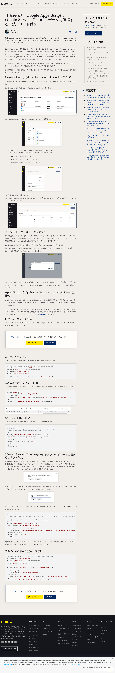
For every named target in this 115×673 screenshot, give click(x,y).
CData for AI (75, 4)
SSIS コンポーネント (49, 631)
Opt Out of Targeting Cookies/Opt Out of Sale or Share (96, 667)
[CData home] (7, 3)
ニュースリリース (77, 628)
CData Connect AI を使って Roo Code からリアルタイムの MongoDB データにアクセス (98, 117)
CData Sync (46, 625)
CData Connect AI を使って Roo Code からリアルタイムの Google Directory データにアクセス (97, 150)
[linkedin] (2, 642)
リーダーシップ (76, 637)
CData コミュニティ (92, 625)
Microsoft (104, 636)
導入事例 (89, 628)
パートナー (61, 637)
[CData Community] (15, 642)
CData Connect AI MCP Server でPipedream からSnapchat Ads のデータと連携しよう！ (98, 124)
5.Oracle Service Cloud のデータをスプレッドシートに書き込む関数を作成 (99, 76)
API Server (31, 638)
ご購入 (91, 4)
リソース (89, 634)
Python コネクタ (33, 636)
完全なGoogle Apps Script (95, 81)
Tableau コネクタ (33, 650)
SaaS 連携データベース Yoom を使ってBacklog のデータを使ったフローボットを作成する (98, 109)
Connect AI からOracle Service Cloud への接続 (97, 48)
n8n (102, 638)
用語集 (88, 640)
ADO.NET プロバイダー (34, 632)
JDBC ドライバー (33, 628)
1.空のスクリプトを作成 (96, 62)
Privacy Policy (8, 664)
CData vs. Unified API (64, 643)
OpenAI (103, 641)
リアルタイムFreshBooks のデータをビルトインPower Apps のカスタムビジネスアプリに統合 (98, 131)
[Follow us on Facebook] (70, 32)
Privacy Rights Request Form (75, 664)
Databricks (104, 630)
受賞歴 (74, 634)
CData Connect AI (18, 337)
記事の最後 (41, 314)
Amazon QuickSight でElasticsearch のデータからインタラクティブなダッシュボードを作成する (98, 157)
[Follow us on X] (73, 32)
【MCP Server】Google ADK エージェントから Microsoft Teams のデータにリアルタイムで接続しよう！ (98, 143)
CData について (76, 625)
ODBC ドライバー (34, 625)
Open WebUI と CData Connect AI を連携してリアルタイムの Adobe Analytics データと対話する (98, 102)
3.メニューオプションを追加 (97, 68)
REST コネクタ (33, 641)
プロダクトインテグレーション (64, 629)
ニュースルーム (76, 631)
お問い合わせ (106, 4)
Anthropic (104, 627)
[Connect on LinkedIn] (76, 32)
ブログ (88, 631)
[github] (12, 642)
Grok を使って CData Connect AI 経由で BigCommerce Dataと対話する (98, 96)
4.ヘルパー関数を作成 (95, 71)
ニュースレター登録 (92, 637)
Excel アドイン (33, 644)
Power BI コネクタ (34, 647)
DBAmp (45, 634)
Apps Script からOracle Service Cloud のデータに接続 (97, 58)
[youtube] (9, 642)
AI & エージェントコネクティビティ (63, 634)
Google (103, 633)
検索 (96, 4)
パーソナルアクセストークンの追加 (98, 53)
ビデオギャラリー (92, 642)
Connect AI (46, 628)
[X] (6, 642)
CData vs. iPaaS (62, 640)
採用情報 (74, 642)
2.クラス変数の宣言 (94, 65)
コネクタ (60, 625)
